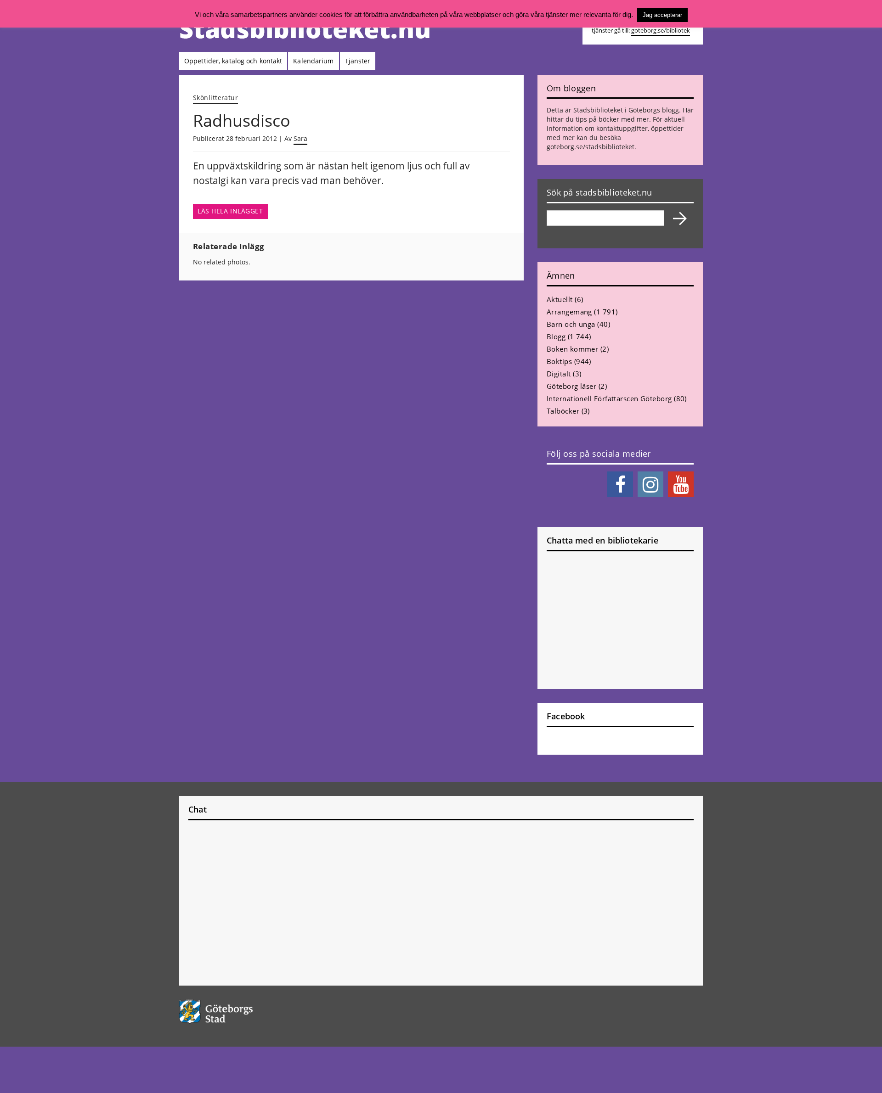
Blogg (556, 336)
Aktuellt (560, 299)
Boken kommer (572, 348)
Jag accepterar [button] (662, 14)
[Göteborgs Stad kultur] (239, 1011)
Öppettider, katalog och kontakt (233, 60)
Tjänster (358, 60)
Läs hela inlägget (230, 211)
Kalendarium (313, 60)
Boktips (559, 361)
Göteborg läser (571, 386)
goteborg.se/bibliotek (660, 30)
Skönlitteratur (215, 97)
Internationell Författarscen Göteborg (609, 398)
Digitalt (559, 373)
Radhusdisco (241, 120)
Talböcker (563, 410)
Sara (300, 138)
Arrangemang (569, 311)
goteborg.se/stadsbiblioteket (590, 146)
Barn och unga (571, 324)
